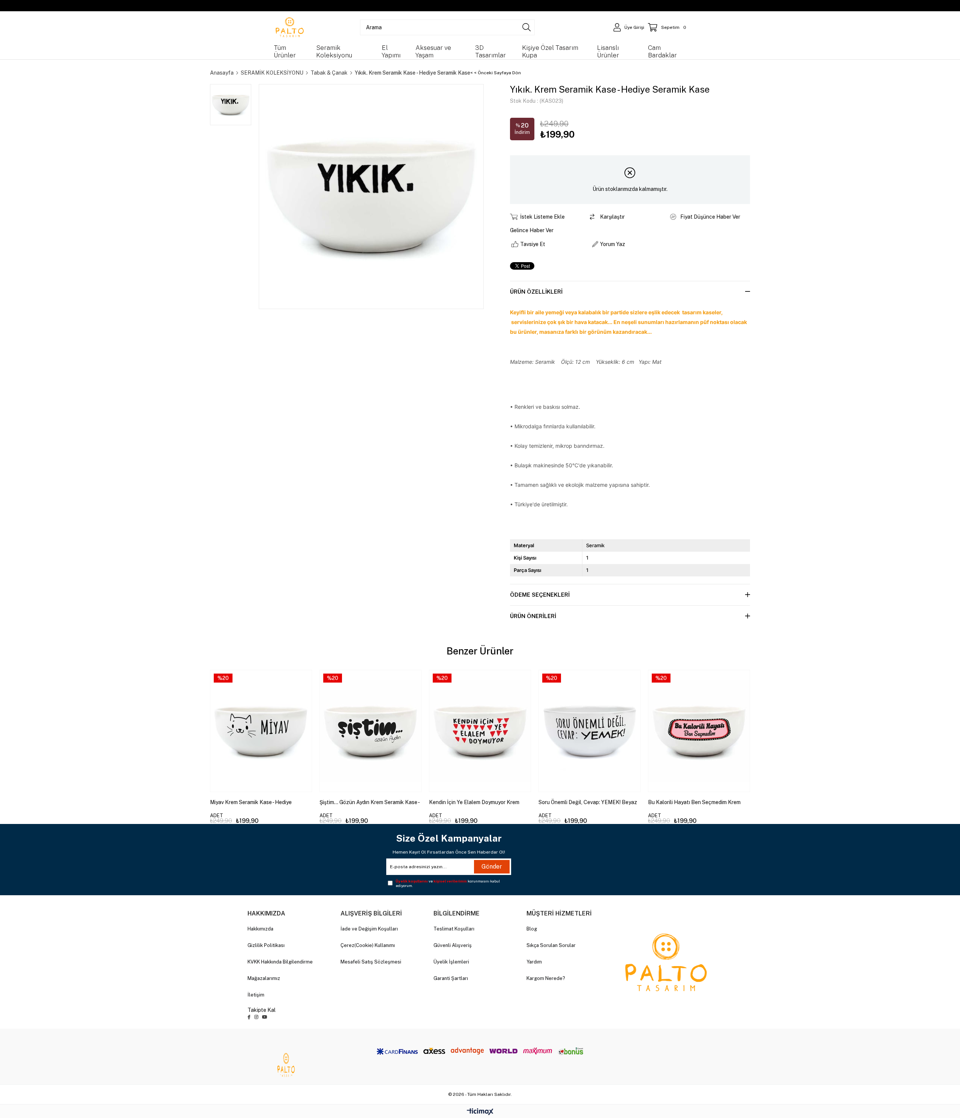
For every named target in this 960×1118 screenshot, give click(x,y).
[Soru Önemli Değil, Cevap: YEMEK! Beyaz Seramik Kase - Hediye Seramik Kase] (589, 731)
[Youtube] (264, 1017)
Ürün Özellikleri (536, 291)
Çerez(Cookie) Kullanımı (367, 945)
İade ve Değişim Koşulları (369, 929)
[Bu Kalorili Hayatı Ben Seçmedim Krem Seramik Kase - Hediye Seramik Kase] (699, 731)
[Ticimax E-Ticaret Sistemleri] (480, 1112)
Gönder (492, 866)
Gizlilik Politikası (266, 945)
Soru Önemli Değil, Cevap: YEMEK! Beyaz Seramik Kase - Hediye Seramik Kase (587, 802)
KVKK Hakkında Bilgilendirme (280, 962)
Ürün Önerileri (533, 616)
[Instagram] (256, 1017)
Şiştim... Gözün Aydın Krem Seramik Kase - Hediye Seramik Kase (369, 802)
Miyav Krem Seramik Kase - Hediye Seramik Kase (251, 802)
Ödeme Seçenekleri (540, 594)
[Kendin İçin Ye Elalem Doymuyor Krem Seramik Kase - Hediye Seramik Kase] (480, 731)
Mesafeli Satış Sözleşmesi (370, 962)
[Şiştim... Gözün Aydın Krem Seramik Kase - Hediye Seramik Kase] (370, 731)
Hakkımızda (260, 929)
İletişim (256, 995)
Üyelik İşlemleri (451, 962)
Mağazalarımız (264, 978)
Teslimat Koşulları (454, 929)
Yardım (534, 962)
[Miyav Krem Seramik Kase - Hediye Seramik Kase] (261, 731)
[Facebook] (249, 1017)
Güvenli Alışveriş (453, 945)
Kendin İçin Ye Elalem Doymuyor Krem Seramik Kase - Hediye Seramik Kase (474, 802)
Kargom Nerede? (545, 978)
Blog (531, 929)
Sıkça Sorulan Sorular (551, 945)
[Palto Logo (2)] (666, 962)
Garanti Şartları (451, 978)
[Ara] (526, 27)
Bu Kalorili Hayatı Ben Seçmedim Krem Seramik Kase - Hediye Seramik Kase (694, 802)
